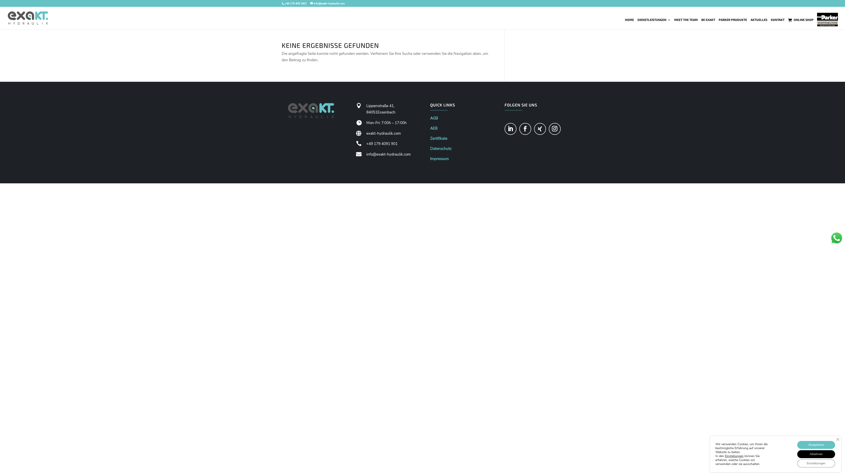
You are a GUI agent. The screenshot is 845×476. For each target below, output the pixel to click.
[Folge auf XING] (540, 129)
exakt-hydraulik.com (383, 133)
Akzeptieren (816, 445)
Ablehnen (816, 454)
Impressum (439, 158)
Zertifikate (438, 138)
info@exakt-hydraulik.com (388, 154)
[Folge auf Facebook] (525, 129)
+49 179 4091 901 (382, 143)
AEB (433, 128)
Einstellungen (734, 456)
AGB (434, 118)
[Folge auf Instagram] (555, 129)
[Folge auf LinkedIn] (510, 129)
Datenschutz (441, 148)
